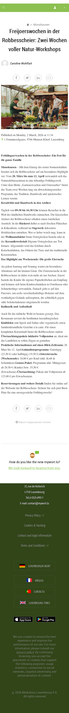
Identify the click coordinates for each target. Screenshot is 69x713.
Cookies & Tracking (34, 525)
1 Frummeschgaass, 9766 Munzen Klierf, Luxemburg (34, 139)
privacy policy (25, 652)
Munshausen (41, 24)
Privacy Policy (33, 515)
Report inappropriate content (34, 422)
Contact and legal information (34, 535)
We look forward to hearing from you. (34, 468)
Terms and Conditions (33, 545)
